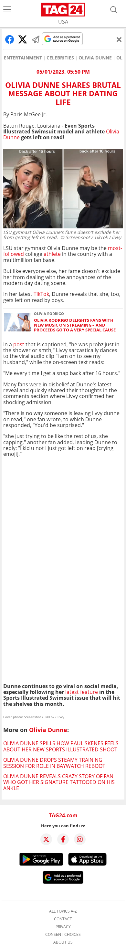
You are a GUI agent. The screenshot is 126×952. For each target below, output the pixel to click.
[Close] (119, 39)
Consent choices (63, 934)
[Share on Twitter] (22, 39)
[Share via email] (35, 39)
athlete (52, 253)
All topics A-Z (63, 911)
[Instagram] (80, 839)
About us (63, 942)
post (18, 344)
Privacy (63, 927)
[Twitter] (46, 839)
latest (72, 692)
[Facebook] (63, 839)
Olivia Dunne (95, 57)
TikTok (41, 294)
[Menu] (7, 10)
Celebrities (60, 57)
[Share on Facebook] (9, 39)
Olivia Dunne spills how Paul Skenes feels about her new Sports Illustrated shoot (61, 746)
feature (88, 692)
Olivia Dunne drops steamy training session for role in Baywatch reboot (54, 762)
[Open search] (114, 9)
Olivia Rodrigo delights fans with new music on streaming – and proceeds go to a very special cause (75, 325)
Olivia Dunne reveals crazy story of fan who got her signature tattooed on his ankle (59, 782)
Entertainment (23, 57)
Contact (63, 919)
